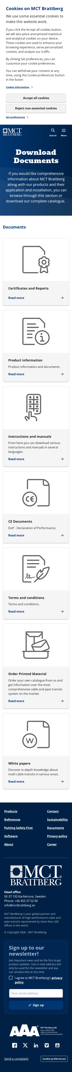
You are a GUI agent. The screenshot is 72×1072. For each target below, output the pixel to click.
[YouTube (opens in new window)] (57, 1044)
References (12, 820)
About (8, 844)
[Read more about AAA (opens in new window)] (36, 1030)
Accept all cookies (36, 98)
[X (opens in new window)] (25, 1044)
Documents (55, 828)
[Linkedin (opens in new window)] (36, 1044)
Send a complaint (16, 1059)
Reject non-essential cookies (36, 108)
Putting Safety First (18, 828)
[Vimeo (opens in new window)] (46, 1044)
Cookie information (17, 87)
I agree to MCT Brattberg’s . (38, 980)
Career (52, 844)
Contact (53, 811)
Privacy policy (57, 836)
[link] (12, 132)
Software (11, 836)
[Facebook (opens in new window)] (14, 1044)
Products (10, 811)
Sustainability (57, 820)
